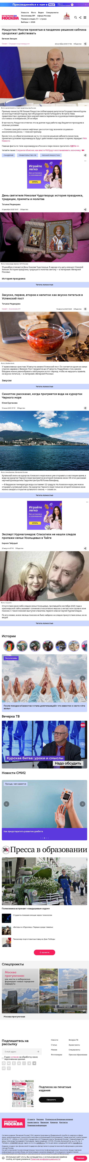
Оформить (51, 1100)
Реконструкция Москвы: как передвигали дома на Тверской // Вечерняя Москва (74, 646)
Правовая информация (37, 1125)
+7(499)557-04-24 (16, 1143)
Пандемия (8, 155)
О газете (31, 1119)
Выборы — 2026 (28, 22)
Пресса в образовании (78, 1055)
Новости (25, 12)
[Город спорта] (66, 17)
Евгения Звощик (9, 38)
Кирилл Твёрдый (10, 543)
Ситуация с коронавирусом (19, 44)
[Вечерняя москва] (13, 1123)
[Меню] (85, 17)
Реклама (40, 1119)
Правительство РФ (27, 155)
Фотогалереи (56, 1055)
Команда (54, 1122)
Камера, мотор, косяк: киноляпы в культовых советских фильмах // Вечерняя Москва (48, 646)
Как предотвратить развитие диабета (44, 804)
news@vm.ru (77, 1143)
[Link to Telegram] (29, 1063)
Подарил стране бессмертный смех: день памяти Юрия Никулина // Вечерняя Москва (22, 646)
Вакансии (45, 1122)
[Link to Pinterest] (9, 1068)
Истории (9, 636)
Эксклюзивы (11, 658)
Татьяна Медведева (11, 204)
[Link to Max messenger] (4, 1063)
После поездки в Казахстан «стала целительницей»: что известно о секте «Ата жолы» (44, 707)
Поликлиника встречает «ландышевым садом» (26, 908)
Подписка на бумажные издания (59, 1119)
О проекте (44, 952)
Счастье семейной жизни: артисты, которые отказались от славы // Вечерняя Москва (35, 646)
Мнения (54, 1050)
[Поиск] (75, 17)
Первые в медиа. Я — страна (33, 19)
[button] (83, 646)
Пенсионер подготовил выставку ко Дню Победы (34, 939)
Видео (41, 12)
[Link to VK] (9, 1063)
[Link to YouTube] (24, 1063)
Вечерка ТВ (11, 716)
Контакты (63, 1122)
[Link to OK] (14, 1063)
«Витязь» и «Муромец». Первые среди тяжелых (33, 927)
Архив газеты (74, 1045)
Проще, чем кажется (15, 784)
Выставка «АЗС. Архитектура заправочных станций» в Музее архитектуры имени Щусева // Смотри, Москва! (9, 646)
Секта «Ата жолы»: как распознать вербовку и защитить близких (44, 678)
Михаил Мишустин (51, 155)
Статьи (54, 1045)
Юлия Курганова (9, 403)
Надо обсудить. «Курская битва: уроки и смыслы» (44, 744)
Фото (33, 12)
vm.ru (4, 1141)
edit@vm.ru (40, 1143)
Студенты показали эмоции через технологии (32, 915)
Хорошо (80, 1158)
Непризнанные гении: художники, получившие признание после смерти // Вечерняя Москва (61, 646)
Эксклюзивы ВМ (28, 16)
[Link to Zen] (19, 1063)
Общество (78, 44)
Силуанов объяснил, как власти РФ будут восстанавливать (48, 150)
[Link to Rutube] (4, 1068)
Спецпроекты (52, 12)
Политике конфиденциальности (45, 1159)
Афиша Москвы (44, 16)
